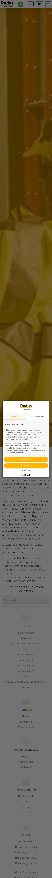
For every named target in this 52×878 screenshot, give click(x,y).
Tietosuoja (26, 471)
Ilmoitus (14, 416)
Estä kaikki (26, 466)
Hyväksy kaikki (26, 459)
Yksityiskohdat (37, 416)
